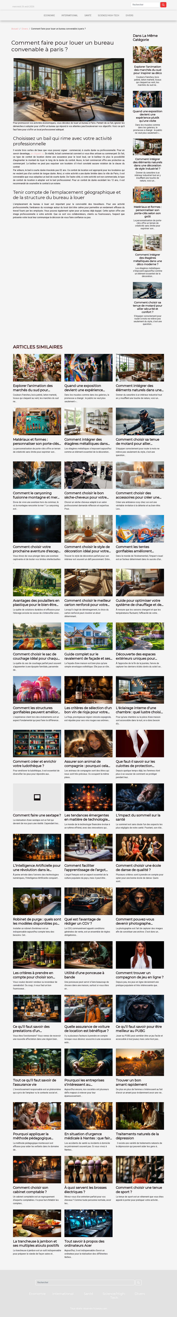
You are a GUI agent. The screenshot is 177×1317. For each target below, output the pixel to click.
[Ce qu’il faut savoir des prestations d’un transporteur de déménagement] (37, 1008)
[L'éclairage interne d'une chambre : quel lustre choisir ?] (140, 689)
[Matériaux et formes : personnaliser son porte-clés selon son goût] (147, 194)
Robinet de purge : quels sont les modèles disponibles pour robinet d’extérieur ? (37, 923)
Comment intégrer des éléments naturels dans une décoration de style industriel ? (147, 163)
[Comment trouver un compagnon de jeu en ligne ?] (140, 954)
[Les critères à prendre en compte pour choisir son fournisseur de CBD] (37, 954)
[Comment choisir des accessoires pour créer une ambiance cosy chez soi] (140, 475)
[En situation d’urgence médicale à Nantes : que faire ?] (88, 1115)
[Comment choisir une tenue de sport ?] (140, 1169)
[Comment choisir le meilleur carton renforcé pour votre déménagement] (88, 582)
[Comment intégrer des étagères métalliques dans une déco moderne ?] (147, 242)
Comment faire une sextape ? (37, 815)
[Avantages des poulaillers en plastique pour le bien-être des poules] (37, 582)
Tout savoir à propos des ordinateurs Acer (84, 1243)
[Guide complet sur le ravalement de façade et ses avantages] (88, 636)
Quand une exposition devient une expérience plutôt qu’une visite (147, 116)
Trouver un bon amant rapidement (131, 1082)
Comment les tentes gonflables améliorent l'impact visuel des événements (134, 553)
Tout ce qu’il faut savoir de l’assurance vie (34, 1082)
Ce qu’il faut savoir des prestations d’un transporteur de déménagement (31, 1033)
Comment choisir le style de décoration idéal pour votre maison (87, 551)
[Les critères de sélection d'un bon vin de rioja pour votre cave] (88, 689)
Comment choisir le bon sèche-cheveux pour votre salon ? (85, 497)
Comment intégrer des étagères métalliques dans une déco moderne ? (147, 259)
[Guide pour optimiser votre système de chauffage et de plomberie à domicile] (140, 582)
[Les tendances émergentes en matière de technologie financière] (88, 797)
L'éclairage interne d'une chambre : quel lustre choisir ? (139, 712)
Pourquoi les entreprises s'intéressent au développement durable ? (85, 1084)
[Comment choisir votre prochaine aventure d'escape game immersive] (37, 528)
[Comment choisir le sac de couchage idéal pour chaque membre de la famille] (37, 636)
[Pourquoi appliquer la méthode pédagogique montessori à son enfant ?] (37, 1115)
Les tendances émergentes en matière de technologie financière (86, 819)
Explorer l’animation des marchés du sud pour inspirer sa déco (148, 70)
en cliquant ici (37, 153)
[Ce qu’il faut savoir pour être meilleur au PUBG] (140, 1008)
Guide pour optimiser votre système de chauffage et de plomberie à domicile (138, 605)
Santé (87, 15)
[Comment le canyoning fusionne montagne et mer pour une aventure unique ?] (37, 475)
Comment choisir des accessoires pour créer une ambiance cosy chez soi (137, 497)
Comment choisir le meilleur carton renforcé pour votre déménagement (87, 605)
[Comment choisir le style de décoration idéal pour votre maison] (88, 528)
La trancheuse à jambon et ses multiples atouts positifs (36, 1243)
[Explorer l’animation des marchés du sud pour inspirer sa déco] (147, 54)
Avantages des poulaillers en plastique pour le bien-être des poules (36, 605)
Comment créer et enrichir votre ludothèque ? (34, 763)
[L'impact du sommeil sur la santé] (140, 797)
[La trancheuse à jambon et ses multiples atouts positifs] (37, 1223)
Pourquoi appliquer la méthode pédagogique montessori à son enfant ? (34, 1138)
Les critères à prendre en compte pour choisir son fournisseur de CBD (33, 977)
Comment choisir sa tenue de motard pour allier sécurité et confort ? (147, 307)
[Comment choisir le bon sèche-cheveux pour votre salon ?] (88, 475)
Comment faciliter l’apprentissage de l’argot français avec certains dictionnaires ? (85, 872)
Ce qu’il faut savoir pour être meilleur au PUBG (139, 1029)
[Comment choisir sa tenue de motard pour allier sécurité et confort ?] (147, 290)
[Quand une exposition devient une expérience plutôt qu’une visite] (147, 99)
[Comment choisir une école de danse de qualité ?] (140, 847)
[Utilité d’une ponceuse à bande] (88, 954)
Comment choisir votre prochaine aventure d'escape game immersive (36, 551)
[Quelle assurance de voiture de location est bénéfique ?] (88, 1008)
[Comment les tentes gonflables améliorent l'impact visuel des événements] (140, 528)
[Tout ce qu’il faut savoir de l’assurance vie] (37, 1062)
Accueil (14, 28)
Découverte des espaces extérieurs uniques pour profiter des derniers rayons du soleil (138, 660)
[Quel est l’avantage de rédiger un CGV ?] (88, 901)
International (69, 15)
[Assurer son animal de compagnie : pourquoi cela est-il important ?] (88, 743)
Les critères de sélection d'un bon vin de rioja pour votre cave (88, 712)
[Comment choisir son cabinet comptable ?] (37, 1169)
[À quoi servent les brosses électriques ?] (88, 1169)
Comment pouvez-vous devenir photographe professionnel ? (135, 923)
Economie (49, 15)
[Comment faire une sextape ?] (37, 797)
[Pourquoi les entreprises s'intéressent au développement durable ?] (88, 1062)
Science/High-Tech (108, 15)
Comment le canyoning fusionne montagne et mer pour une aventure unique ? (36, 497)
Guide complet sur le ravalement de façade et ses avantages (87, 658)
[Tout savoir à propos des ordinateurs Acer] (88, 1223)
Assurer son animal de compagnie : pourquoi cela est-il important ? (86, 765)
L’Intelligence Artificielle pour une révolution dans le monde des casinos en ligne (37, 870)
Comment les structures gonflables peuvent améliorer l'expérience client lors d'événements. (37, 714)
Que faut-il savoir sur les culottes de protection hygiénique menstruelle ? (136, 765)
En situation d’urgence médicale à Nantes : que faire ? (88, 1138)
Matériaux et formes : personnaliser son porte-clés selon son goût (148, 211)
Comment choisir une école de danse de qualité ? (138, 868)
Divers (129, 15)
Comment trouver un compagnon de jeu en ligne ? (140, 975)
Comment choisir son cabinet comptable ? (30, 1190)
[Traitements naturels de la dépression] (140, 1115)
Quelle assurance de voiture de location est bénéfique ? (87, 1029)
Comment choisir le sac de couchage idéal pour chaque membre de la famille (36, 658)
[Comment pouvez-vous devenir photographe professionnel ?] (140, 901)
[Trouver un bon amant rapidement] (140, 1062)
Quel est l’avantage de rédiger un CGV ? (82, 921)
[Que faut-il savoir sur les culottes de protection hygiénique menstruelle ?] (140, 743)
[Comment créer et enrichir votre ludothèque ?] (37, 743)
